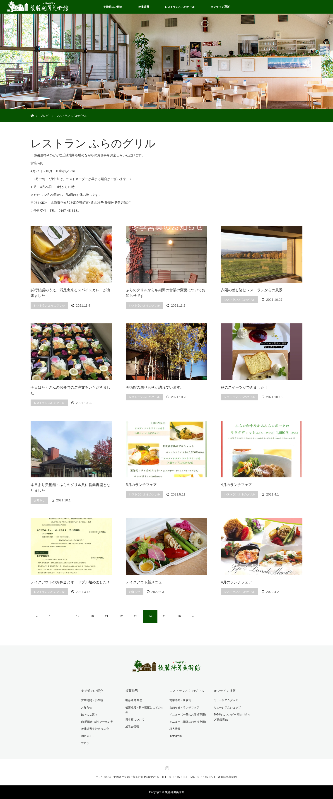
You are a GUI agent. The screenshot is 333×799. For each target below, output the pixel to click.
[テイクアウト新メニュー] (166, 546)
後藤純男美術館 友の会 (95, 728)
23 (135, 616)
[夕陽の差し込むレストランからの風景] (261, 254)
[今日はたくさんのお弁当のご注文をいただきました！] (71, 351)
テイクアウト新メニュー (146, 582)
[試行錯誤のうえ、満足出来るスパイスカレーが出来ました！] (71, 254)
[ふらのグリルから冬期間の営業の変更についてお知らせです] (166, 254)
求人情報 (174, 728)
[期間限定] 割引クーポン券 (97, 721)
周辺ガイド (88, 736)
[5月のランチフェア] (166, 449)
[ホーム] (32, 110)
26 (179, 616)
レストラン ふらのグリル (49, 305)
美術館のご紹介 (112, 6)
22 (121, 616)
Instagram (175, 736)
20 (92, 616)
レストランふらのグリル (180, 6)
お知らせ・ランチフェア (184, 707)
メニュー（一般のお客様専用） (188, 714)
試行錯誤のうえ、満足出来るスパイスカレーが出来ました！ (70, 293)
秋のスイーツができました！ (244, 387)
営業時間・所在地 (92, 700)
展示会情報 (132, 726)
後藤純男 (143, 6)
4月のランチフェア (236, 485)
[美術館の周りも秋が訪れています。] (166, 351)
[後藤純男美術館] (166, 669)
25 (164, 616)
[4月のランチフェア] (261, 449)
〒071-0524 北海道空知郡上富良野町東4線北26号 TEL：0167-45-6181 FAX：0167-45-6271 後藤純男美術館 (166, 777)
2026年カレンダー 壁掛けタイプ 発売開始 (232, 717)
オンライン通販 (220, 6)
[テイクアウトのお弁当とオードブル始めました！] (71, 546)
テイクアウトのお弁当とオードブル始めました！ (70, 582)
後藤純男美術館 (174, 792)
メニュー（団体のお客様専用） (188, 721)
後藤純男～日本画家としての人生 (144, 710)
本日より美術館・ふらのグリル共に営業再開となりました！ (70, 488)
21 (106, 616)
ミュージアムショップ (227, 707)
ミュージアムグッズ (226, 700)
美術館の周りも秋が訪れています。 (155, 387)
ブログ (85, 743)
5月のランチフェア (141, 485)
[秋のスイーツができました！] (261, 351)
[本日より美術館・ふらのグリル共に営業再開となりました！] (71, 449)
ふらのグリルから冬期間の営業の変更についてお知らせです (165, 293)
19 (77, 616)
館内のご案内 (89, 714)
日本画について (134, 719)
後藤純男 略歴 (133, 700)
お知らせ (39, 500)
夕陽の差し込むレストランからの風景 (251, 290)
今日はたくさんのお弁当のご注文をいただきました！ (70, 390)
